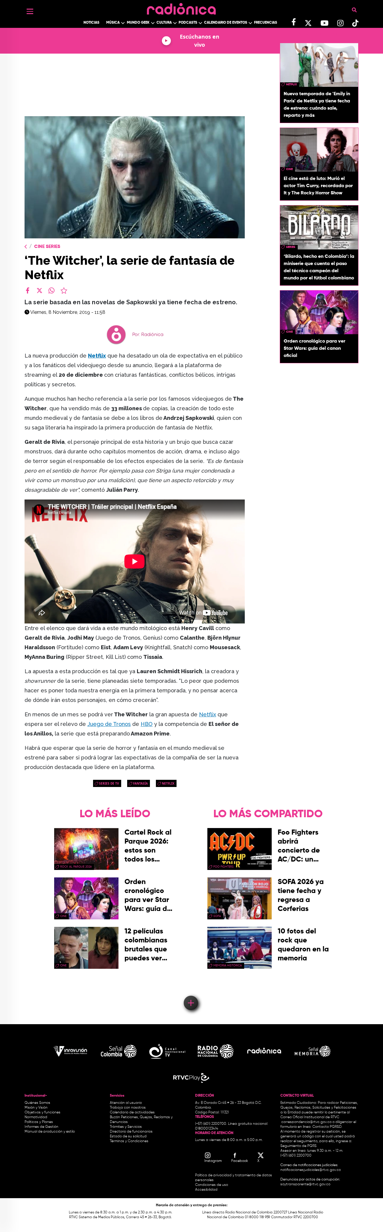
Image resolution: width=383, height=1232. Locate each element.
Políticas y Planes (39, 1122)
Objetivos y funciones (42, 1112)
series (290, 247)
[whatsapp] (51, 290)
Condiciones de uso (211, 1185)
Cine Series (47, 246)
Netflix (207, 714)
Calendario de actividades (132, 1112)
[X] (39, 290)
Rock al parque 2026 (76, 866)
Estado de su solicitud (128, 1136)
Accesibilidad (206, 1190)
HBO (147, 724)
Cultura (164, 23)
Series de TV (109, 783)
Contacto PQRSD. (327, 1127)
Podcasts (188, 23)
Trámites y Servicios (126, 1127)
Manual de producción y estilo (50, 1131)
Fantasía (140, 783)
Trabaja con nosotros (128, 1108)
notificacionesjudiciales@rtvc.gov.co (310, 1170)
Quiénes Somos (37, 1103)
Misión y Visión (36, 1108)
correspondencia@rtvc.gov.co (306, 1122)
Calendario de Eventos (225, 23)
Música (113, 23)
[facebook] (28, 290)
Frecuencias (265, 23)
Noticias (91, 23)
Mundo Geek (138, 23)
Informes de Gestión (41, 1127)
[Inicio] (181, 7)
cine (289, 169)
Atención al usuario (126, 1103)
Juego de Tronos (109, 724)
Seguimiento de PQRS (298, 1146)
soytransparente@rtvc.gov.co (305, 1184)
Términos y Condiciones (129, 1141)
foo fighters (223, 866)
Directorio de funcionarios (131, 1131)
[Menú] (30, 11)
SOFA (217, 916)
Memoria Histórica (227, 965)
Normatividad (36, 1117)
